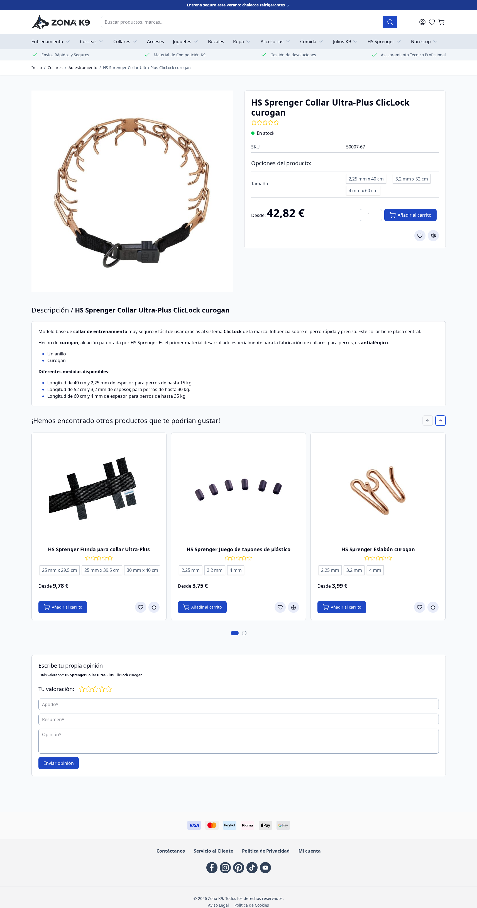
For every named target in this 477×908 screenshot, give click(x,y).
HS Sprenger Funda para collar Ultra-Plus (99, 549)
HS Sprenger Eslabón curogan (378, 549)
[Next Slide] (440, 420)
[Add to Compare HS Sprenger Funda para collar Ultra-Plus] (154, 607)
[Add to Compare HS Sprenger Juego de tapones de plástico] (293, 607)
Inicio (36, 67)
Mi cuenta (310, 851)
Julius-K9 (342, 41)
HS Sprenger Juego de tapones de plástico (238, 549)
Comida (308, 41)
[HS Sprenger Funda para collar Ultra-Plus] (99, 490)
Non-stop (421, 41)
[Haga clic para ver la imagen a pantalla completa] (132, 191)
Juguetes (182, 41)
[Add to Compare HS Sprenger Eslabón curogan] (433, 607)
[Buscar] (390, 22)
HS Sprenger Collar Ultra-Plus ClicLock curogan (147, 67)
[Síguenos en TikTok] (252, 867)
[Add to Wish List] (419, 235)
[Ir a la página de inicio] (60, 22)
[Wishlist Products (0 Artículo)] (431, 22)
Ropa (238, 41)
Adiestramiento (83, 67)
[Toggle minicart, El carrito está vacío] (441, 22)
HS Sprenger (381, 41)
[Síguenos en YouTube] (265, 867)
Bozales (216, 41)
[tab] (235, 633)
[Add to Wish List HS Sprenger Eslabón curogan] (419, 607)
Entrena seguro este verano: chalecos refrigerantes (236, 5)
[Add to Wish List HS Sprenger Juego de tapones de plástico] (280, 607)
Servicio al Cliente (213, 851)
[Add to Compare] (433, 235)
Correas (88, 41)
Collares (121, 41)
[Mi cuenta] (422, 22)
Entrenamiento (47, 41)
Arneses (155, 41)
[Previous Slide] (427, 420)
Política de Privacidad (266, 851)
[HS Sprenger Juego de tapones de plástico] (238, 490)
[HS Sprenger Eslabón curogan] (378, 490)
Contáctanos (170, 851)
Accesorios (272, 41)
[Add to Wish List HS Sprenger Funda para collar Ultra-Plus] (140, 607)
